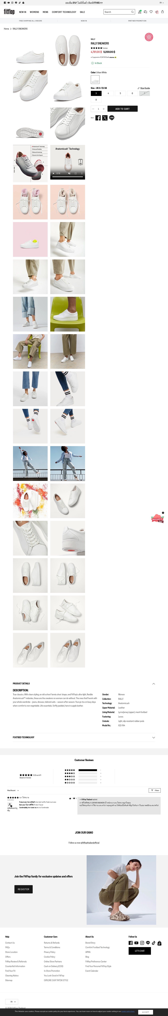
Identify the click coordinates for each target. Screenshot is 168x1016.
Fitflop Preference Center (96, 961)
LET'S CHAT (140, 950)
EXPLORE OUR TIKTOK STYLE (56, 980)
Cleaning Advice (12, 975)
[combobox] (114, 12)
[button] (96, 48)
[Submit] (132, 11)
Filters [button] (157, 790)
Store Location (11, 952)
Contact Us (10, 942)
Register (23, 889)
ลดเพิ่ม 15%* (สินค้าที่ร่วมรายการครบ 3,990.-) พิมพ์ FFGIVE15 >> (84, 2)
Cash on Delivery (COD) (53, 966)
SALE (82, 12)
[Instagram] (12, 3)
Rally (93, 39)
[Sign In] (139, 11)
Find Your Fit (10, 970)
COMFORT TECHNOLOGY (64, 12)
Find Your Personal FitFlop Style (98, 966)
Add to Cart (123, 108)
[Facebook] (5, 3)
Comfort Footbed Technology (97, 947)
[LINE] (111, 117)
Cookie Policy (49, 956)
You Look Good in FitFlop (54, 975)
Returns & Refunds (52, 942)
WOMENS (34, 12)
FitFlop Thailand (18, 1008)
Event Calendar (91, 970)
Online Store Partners (53, 961)
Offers (7, 956)
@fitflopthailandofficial (90, 842)
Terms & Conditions (52, 947)
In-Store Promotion (52, 970)
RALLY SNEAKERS (20, 28)
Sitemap (8, 980)
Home (6, 28)
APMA (87, 952)
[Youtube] (9, 3)
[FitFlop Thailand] (9, 12)
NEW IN (22, 12)
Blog (87, 956)
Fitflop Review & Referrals (16, 961)
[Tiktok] (20, 3)
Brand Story (90, 942)
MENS (45, 12)
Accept (145, 1012)
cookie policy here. (128, 1011)
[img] (13, 797)
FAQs (7, 947)
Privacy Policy (49, 952)
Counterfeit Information (15, 966)
